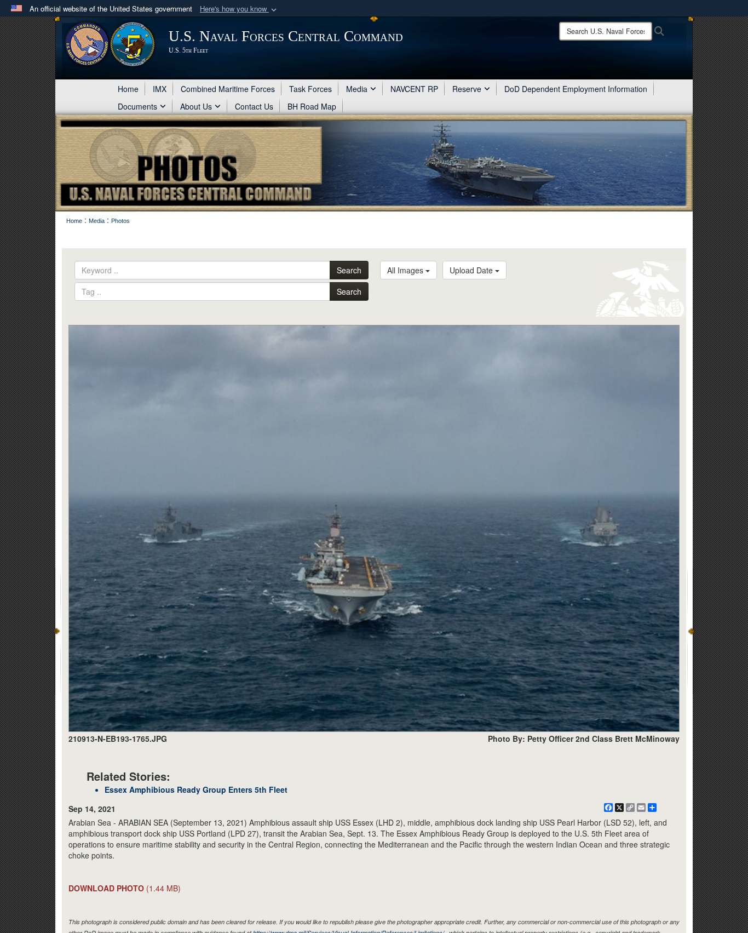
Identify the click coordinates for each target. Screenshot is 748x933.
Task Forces (310, 88)
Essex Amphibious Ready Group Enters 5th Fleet (196, 789)
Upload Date (472, 270)
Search (349, 270)
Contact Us (254, 106)
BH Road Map (311, 106)
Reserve (466, 88)
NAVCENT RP (414, 88)
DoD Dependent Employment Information (575, 88)
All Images (406, 270)
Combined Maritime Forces (228, 88)
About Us (196, 106)
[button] (239, 9)
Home (128, 88)
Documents (137, 106)
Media (356, 88)
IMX (159, 88)
